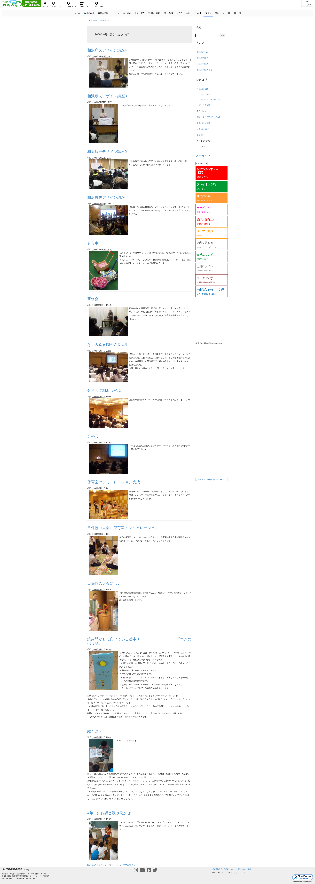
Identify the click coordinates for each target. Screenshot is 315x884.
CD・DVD (168, 13)
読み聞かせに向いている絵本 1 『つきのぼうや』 (139, 641)
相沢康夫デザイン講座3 (107, 95)
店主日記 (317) (203, 129)
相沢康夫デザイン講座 (106, 197)
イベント (198, 13)
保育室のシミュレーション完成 (113, 481)
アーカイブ (116, 865)
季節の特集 (103, 13)
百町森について (229, 869)
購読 (249, 869)
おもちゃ (115, 13)
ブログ (208, 13)
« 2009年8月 (91, 865)
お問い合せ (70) (203, 105)
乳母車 (92, 243)
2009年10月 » (129, 865)
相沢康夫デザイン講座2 (107, 151)
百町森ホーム (92, 20)
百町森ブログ (202, 58)
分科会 (92, 436)
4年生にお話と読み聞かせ (109, 812)
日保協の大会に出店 (104, 583)
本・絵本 (127, 13)
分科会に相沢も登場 (104, 390)
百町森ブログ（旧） (205, 70)
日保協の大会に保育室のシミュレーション (123, 527)
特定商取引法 (217, 869)
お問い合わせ (241, 869)
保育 (217, 13)
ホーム (77, 13)
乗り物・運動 (154, 13)
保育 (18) (200, 135)
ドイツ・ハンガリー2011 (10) (210, 99)
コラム (179, 13)
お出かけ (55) (202, 89)
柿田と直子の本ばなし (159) (208, 117)
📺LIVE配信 (89, 13)
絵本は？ (94, 730)
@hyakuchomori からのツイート (210, 479)
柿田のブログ (105, 20)
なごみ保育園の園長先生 (107, 344)
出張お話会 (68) (203, 123)
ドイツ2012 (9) (205, 94)
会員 (188, 13)
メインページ (104, 865)
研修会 (92, 298)
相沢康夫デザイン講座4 (107, 50)
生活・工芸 (139, 13)
